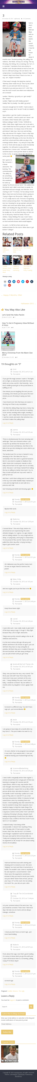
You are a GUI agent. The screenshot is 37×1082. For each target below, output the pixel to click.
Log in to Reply (8, 423)
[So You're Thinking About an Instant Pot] (9, 1054)
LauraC (15, 619)
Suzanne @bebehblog (20, 768)
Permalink (16, 374)
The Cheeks (27, 248)
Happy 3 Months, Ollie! (11, 295)
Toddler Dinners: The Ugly (15, 991)
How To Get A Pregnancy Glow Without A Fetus (18, 324)
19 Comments (26, 18)
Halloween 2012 (28, 303)
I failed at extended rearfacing (16, 268)
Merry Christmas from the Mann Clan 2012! (17, 354)
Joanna (15, 430)
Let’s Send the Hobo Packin (13, 315)
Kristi (14, 369)
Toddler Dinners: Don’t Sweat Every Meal (7, 269)
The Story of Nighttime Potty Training (27, 268)
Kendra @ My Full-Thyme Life (23, 664)
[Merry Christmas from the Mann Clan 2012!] (8, 333)
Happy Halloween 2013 (6, 250)
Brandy (18, 18)
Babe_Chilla (17, 579)
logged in (13, 1000)
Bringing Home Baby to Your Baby (17, 250)
